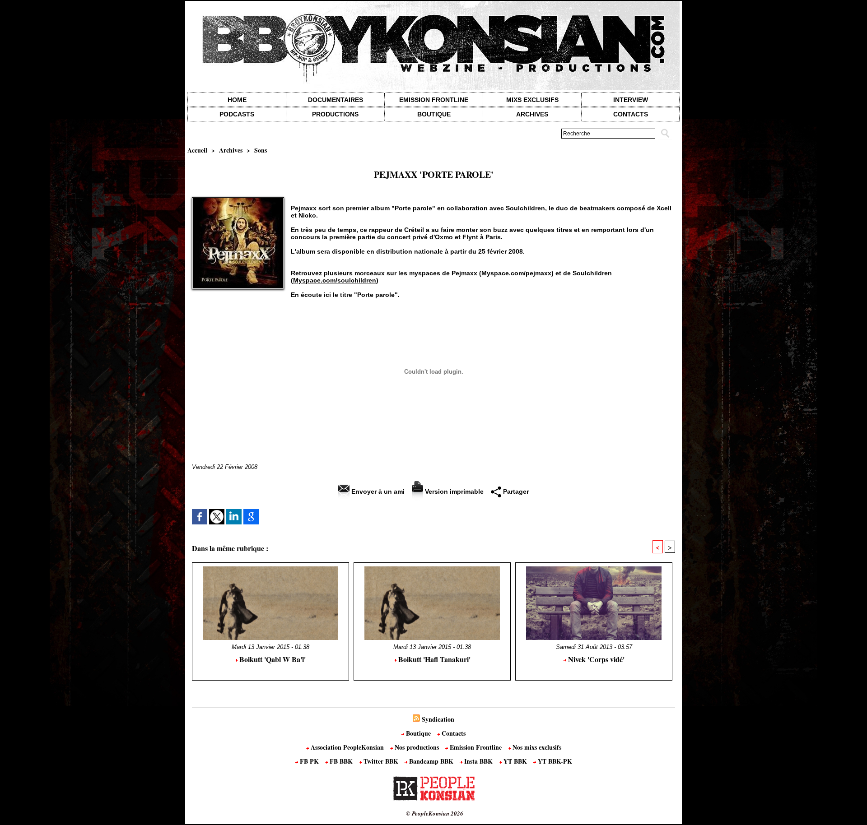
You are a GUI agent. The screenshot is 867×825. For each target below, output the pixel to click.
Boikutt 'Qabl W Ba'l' (272, 659)
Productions (335, 114)
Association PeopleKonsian (347, 747)
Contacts (453, 733)
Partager (515, 491)
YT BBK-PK (554, 761)
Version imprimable (453, 491)
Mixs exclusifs (532, 99)
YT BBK (515, 761)
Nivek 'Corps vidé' (595, 659)
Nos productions (417, 747)
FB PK (309, 761)
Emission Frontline (433, 99)
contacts (630, 114)
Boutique (434, 114)
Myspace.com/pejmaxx (516, 273)
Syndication (438, 719)
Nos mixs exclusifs (536, 747)
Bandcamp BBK (431, 761)
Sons (260, 150)
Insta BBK (478, 761)
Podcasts (236, 114)
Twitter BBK (381, 761)
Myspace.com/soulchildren (334, 280)
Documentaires (335, 99)
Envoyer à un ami (377, 491)
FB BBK (341, 761)
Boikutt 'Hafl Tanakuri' (433, 659)
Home (237, 99)
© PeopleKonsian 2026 (434, 813)
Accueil (197, 150)
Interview (630, 99)
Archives (532, 114)
